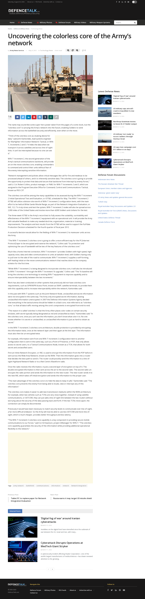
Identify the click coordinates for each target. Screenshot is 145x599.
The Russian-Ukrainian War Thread (110, 184)
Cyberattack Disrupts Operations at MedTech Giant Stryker (62, 544)
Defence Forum (35, 590)
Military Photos (46, 22)
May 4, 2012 (33, 50)
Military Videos (80, 22)
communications (43, 486)
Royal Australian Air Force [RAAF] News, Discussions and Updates (117, 212)
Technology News (36, 29)
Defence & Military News (21, 29)
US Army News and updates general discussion (115, 197)
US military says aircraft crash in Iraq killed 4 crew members (123, 110)
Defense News (26, 22)
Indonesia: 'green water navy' (108, 193)
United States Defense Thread (109, 218)
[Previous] (48, 569)
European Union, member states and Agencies (115, 188)
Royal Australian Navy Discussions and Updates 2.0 (116, 206)
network (66, 486)
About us (30, 2)
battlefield (30, 486)
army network (18, 486)
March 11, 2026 (47, 550)
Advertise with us (48, 2)
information (55, 486)
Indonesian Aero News (106, 179)
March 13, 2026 (47, 525)
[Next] (52, 569)
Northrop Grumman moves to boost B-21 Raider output (125, 122)
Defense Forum (65, 22)
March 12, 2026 (119, 142)
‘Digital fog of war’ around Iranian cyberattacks (124, 97)
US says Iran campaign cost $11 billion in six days (124, 148)
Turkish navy (102, 202)
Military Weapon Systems (100, 22)
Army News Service (17, 50)
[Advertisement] (74, 151)
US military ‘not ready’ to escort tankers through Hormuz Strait (123, 136)
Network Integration (78, 486)
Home (12, 22)
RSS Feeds (39, 2)
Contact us (59, 2)
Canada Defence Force (106, 222)
